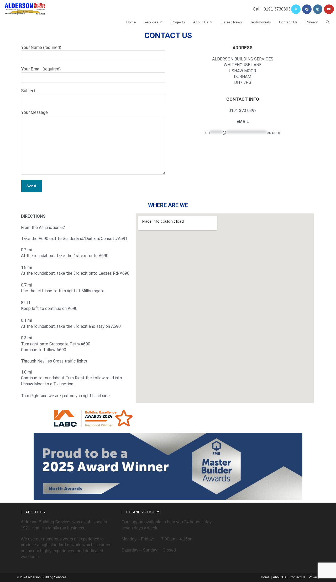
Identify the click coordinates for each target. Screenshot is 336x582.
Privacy (314, 577)
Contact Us (297, 577)
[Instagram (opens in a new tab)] (317, 9)
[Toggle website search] (327, 22)
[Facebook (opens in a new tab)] (307, 9)
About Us (279, 577)
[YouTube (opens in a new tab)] (329, 9)
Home (265, 577)
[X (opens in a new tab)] (296, 9)
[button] (76, 227)
